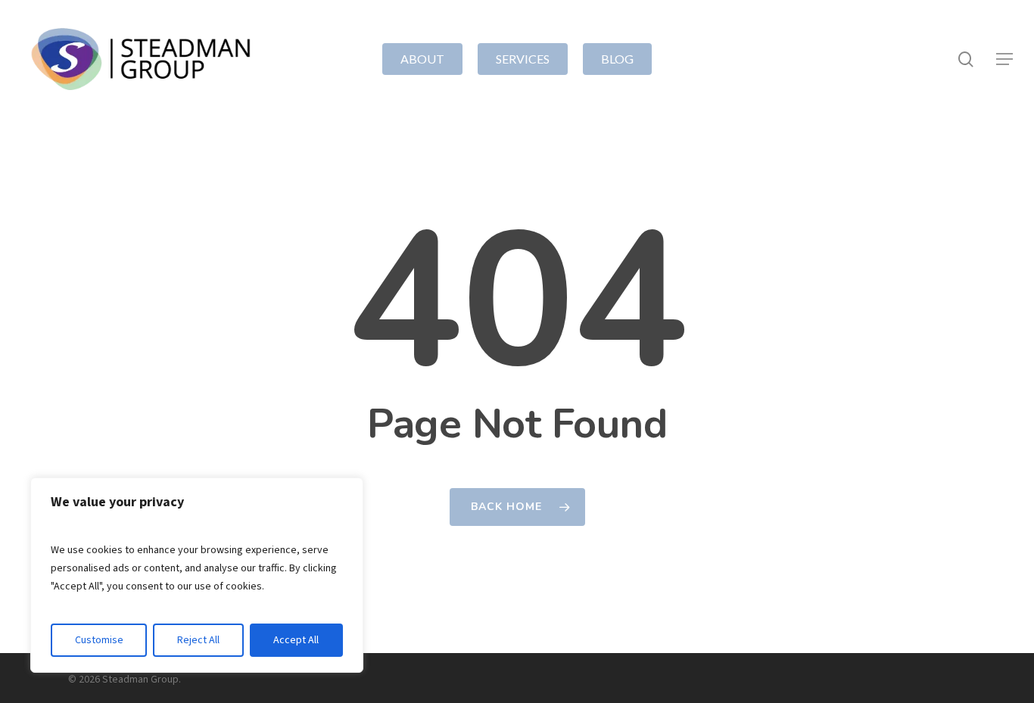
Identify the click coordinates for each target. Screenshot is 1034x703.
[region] (196, 575)
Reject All (198, 640)
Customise (99, 640)
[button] (1004, 59)
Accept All (296, 640)
